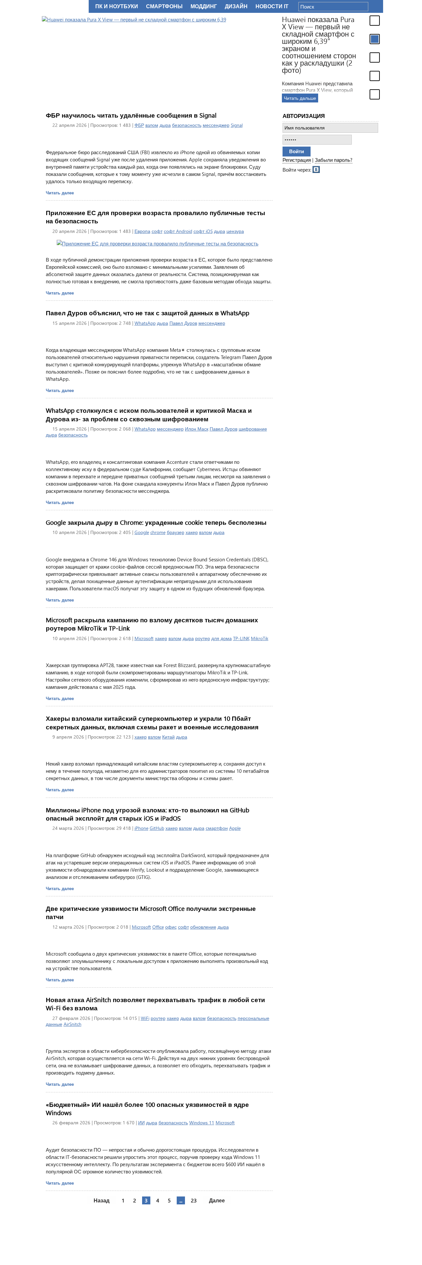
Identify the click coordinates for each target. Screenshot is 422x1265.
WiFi (145, 1018)
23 (194, 1200)
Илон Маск (196, 429)
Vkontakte (316, 169)
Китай (168, 737)
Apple (235, 828)
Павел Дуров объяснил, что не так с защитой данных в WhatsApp (147, 313)
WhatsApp (145, 323)
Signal (237, 125)
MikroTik (259, 638)
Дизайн (236, 6)
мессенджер (216, 125)
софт (157, 231)
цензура (235, 231)
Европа (142, 231)
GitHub (157, 828)
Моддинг (204, 6)
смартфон (217, 828)
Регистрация (297, 159)
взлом (151, 125)
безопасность (186, 125)
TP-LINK (241, 638)
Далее (217, 1200)
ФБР (139, 125)
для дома (221, 638)
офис (171, 927)
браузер (175, 532)
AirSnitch (72, 1024)
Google (142, 532)
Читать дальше (300, 98)
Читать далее (60, 192)
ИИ (141, 1122)
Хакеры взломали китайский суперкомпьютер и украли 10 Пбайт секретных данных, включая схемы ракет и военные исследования (152, 722)
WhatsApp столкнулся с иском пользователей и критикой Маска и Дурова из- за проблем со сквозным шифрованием (149, 414)
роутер (202, 638)
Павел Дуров (183, 323)
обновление (203, 927)
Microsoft (144, 638)
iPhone (141, 828)
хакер (192, 532)
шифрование (253, 429)
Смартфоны (164, 6)
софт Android (178, 231)
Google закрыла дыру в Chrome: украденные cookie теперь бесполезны (156, 522)
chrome (158, 532)
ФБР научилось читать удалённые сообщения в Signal (131, 115)
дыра (165, 125)
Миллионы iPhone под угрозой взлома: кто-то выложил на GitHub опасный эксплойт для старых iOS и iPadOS (147, 814)
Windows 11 (201, 1122)
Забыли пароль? (333, 159)
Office (158, 927)
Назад (101, 1200)
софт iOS (203, 231)
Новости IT (272, 6)
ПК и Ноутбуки (116, 6)
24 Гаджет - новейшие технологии (64, 6)
